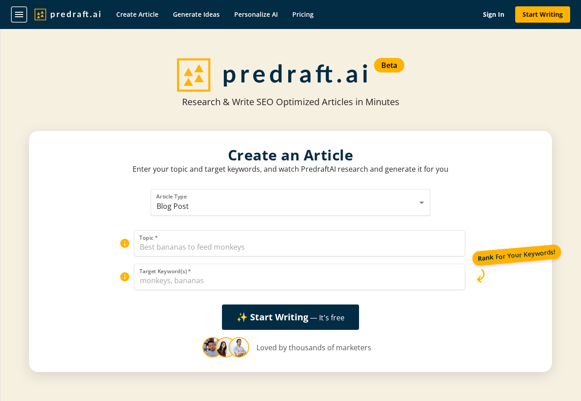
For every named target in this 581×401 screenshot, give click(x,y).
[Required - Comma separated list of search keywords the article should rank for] (125, 277)
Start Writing (542, 14)
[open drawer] (19, 14)
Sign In (493, 14)
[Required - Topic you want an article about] (125, 243)
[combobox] (291, 202)
